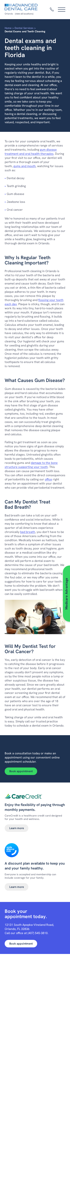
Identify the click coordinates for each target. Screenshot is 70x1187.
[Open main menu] (61, 9)
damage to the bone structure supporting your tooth (31, 465)
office (48, 479)
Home (8, 28)
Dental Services (24, 28)
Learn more (16, 828)
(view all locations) (24, 13)
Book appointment (21, 771)
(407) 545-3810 (38, 933)
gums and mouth (24, 166)
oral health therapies (39, 154)
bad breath (27, 532)
